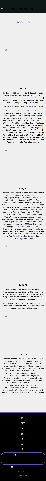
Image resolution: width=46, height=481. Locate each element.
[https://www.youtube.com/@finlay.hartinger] (23, 424)
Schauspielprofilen (31, 107)
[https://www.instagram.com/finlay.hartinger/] (23, 419)
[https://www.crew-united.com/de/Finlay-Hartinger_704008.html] (23, 450)
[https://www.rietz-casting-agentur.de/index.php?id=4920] (23, 440)
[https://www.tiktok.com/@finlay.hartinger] (23, 429)
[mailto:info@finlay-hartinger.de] (23, 467)
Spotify (19, 239)
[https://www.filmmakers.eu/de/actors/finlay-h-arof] (23, 444)
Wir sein (16, 236)
